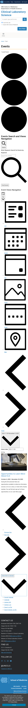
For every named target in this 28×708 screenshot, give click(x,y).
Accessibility (7, 2)
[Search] (25, 19)
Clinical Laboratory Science (13, 13)
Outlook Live (7, 605)
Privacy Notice (13, 701)
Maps (12, 2)
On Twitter (5, 661)
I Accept (14, 705)
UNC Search (24, 2)
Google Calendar (8, 597)
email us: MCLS (11, 641)
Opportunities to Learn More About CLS (13, 475)
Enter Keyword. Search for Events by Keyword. (12, 151)
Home (2, 41)
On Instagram (8, 661)
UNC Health (16, 686)
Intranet (24, 686)
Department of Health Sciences (11, 8)
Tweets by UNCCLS (6, 669)
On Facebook (2, 661)
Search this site (6, 22)
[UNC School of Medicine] (14, 680)
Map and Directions (6, 652)
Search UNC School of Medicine (10, 24)
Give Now (22, 29)
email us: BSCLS (16, 636)
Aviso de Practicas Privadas (20, 693)
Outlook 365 (7, 602)
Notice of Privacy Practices (20, 691)
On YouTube (11, 661)
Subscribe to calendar (8, 576)
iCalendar (6, 600)
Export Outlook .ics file (10, 610)
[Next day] (15, 427)
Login (25, 688)
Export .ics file (8, 607)
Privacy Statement (16, 688)
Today (2, 430)
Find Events (5, 185)
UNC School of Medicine (9, 7)
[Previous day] (15, 390)
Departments (17, 2)
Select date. (4, 449)
